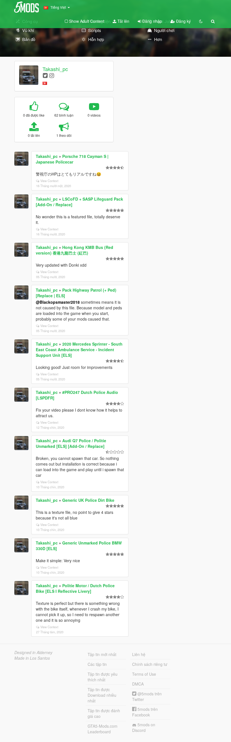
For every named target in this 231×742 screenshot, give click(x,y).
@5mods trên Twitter (147, 696)
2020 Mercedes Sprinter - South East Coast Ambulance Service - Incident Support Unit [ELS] (79, 349)
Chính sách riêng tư (149, 664)
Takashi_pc (55, 68)
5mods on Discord (143, 727)
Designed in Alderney (33, 652)
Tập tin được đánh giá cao (104, 713)
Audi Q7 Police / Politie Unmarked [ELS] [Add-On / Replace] (71, 443)
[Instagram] (51, 75)
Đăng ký (183, 21)
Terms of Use (144, 674)
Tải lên (122, 21)
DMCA (138, 684)
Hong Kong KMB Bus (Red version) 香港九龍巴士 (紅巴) (74, 250)
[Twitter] (45, 75)
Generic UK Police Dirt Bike (88, 500)
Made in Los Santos (32, 658)
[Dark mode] (201, 21)
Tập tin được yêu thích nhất (102, 676)
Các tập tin (97, 664)
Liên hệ (138, 654)
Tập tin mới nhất (102, 654)
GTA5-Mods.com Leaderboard (102, 728)
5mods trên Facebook (145, 712)
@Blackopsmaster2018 (58, 302)
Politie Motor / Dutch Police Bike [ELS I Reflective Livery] (75, 588)
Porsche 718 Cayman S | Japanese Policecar (72, 159)
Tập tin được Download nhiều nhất (102, 695)
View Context (49, 180)
